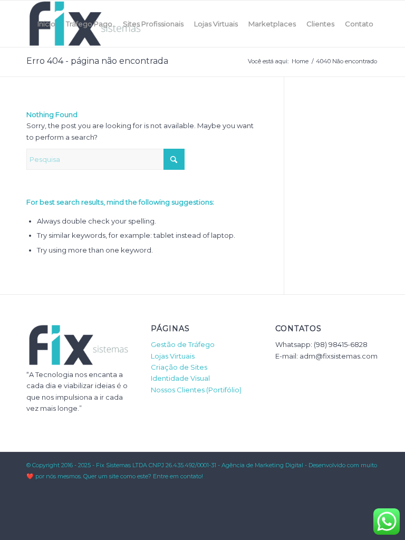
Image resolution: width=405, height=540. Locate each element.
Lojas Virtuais (173, 356)
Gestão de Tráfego (183, 344)
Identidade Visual (180, 378)
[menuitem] (46, 24)
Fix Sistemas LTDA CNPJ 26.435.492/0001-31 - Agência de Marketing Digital (199, 465)
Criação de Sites (179, 367)
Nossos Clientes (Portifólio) (196, 389)
